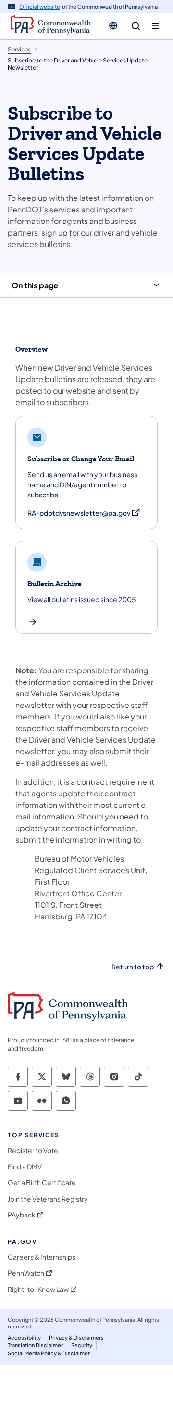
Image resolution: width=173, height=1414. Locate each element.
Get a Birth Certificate (42, 1182)
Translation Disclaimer (35, 1345)
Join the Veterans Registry (48, 1199)
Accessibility (24, 1337)
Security (81, 1345)
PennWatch (26, 1273)
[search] (136, 26)
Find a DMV (25, 1167)
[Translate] (113, 25)
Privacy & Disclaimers (76, 1337)
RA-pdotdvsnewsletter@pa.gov (84, 513)
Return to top (132, 967)
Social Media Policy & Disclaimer (49, 1353)
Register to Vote (33, 1150)
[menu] (155, 26)
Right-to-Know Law (38, 1289)
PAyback (22, 1215)
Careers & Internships (41, 1257)
